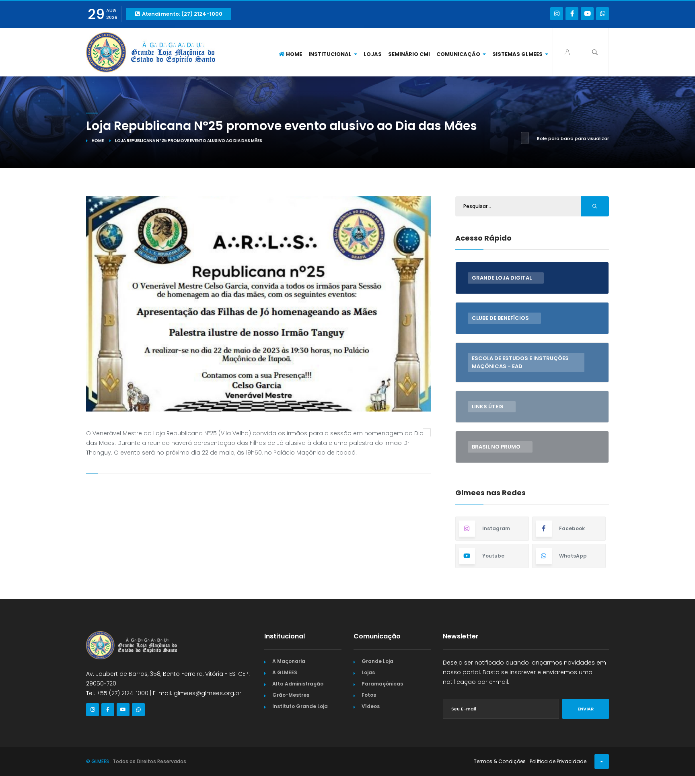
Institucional (330, 54)
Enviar (586, 709)
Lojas (373, 54)
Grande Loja (377, 661)
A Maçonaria (288, 661)
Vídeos (371, 706)
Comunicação (458, 54)
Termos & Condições (500, 761)
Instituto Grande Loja (300, 706)
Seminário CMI (409, 54)
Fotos (369, 695)
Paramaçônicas (382, 683)
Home (293, 54)
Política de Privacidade (558, 761)
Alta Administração (297, 683)
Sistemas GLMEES (518, 54)
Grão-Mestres (290, 695)
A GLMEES (284, 672)
